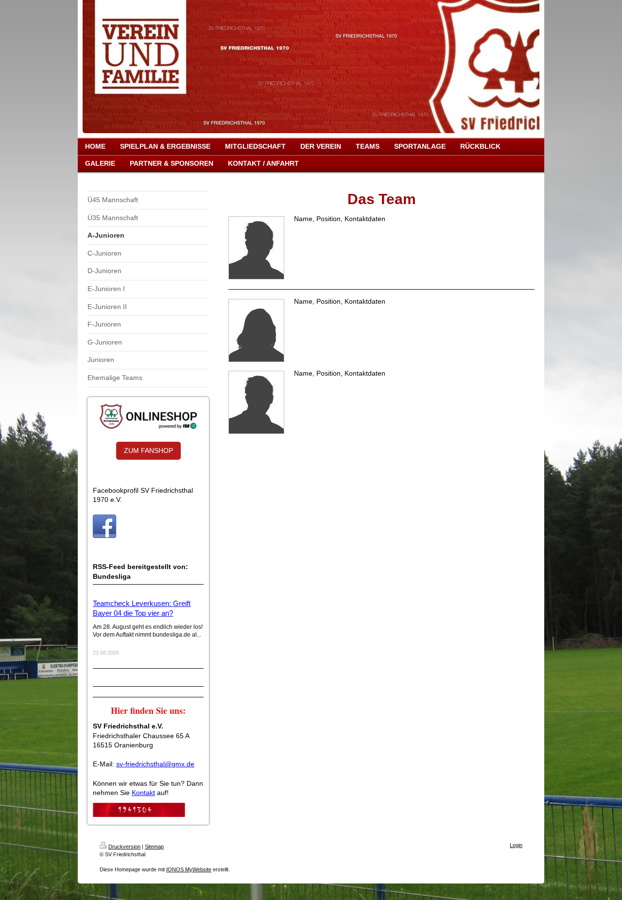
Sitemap (154, 846)
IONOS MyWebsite (188, 869)
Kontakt (143, 792)
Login (516, 845)
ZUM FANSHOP (148, 450)
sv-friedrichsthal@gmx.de (155, 764)
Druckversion (124, 846)
